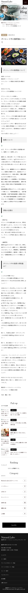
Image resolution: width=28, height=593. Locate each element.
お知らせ (13, 492)
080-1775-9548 (7, 548)
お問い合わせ (4, 582)
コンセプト (3, 555)
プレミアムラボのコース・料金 (8, 563)
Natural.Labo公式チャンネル (13, 481)
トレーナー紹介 (4, 571)
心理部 (13, 514)
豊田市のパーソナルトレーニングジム (14, 587)
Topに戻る (14, 525)
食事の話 (13, 503)
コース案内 (3, 559)
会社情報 (3, 579)
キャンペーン (13, 497)
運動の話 (13, 508)
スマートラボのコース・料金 (7, 567)
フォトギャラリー (5, 575)
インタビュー (13, 486)
